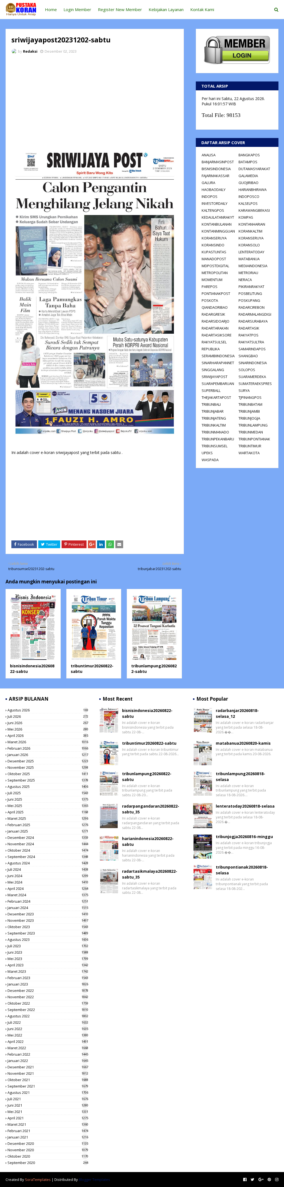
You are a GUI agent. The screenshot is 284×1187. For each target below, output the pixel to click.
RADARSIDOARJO (215, 321)
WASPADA (210, 459)
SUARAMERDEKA (252, 376)
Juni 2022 (47, 1028)
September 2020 (47, 1162)
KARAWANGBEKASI (254, 210)
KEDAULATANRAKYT (218, 217)
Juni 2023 (47, 952)
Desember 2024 (47, 837)
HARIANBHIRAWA (253, 189)
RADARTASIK (249, 328)
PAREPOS (209, 286)
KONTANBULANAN (217, 224)
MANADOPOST (214, 258)
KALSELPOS (248, 203)
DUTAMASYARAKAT (254, 168)
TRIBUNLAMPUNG (253, 425)
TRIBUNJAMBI (249, 411)
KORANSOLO (249, 244)
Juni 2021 (47, 1105)
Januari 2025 (47, 831)
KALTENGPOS (213, 210)
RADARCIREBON (252, 307)
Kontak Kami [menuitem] (202, 9)
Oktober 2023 (47, 926)
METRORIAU (248, 272)
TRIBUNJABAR (213, 411)
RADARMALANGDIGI (255, 314)
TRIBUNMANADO (215, 432)
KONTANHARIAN (252, 224)
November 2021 (47, 1073)
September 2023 (47, 933)
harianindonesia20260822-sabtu (148, 841)
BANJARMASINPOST (218, 161)
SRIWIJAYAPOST (214, 376)
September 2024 (47, 856)
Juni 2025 (47, 799)
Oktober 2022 (47, 1003)
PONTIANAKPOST (216, 293)
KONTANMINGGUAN (218, 231)
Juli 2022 (47, 1022)
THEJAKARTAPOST (216, 397)
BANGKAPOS (249, 154)
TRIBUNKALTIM (214, 425)
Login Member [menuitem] (77, 9)
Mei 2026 (47, 729)
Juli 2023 (47, 945)
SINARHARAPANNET (218, 362)
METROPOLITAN (215, 272)
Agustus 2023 (47, 939)
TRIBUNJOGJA (249, 418)
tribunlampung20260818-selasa (240, 776)
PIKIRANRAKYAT (251, 286)
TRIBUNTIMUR (250, 445)
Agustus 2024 (47, 863)
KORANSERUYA (214, 238)
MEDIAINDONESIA (253, 265)
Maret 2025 (47, 818)
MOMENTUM (212, 279)
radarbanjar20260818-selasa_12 (237, 713)
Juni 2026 (47, 722)
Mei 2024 (47, 882)
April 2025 (47, 812)
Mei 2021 (47, 1111)
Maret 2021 (47, 1124)
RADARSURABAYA (253, 321)
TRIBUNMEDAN (251, 432)
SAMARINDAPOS (252, 348)
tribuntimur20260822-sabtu (149, 743)
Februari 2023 (47, 977)
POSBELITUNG (250, 293)
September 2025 (47, 780)
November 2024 (47, 843)
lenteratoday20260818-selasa (245, 806)
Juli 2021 (47, 1098)
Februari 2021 (47, 1130)
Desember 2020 (47, 1143)
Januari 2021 (47, 1137)
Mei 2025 (47, 805)
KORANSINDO (213, 244)
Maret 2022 (47, 1047)
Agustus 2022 (47, 1016)
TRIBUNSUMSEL (214, 445)
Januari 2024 (47, 907)
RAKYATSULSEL (214, 341)
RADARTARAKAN (215, 328)
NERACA (245, 279)
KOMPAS (246, 217)
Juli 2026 (47, 716)
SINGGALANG (213, 369)
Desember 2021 (47, 1067)
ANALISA (208, 154)
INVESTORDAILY (214, 203)
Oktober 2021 (47, 1079)
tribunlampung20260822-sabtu (146, 776)
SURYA (244, 390)
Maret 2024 (47, 894)
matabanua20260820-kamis (243, 743)
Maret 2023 (47, 971)
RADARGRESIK (213, 314)
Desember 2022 (47, 990)
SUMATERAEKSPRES (255, 383)
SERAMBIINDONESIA (218, 355)
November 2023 (47, 920)
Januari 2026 (47, 754)
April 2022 (47, 1041)
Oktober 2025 (47, 773)
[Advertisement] (94, 100)
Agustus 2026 (47, 710)
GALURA (208, 182)
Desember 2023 (47, 914)
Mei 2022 (47, 1035)
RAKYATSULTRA (251, 341)
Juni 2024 (47, 875)
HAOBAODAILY (213, 189)
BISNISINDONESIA (216, 168)
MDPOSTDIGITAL (215, 265)
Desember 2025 (47, 761)
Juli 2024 (47, 869)
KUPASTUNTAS (214, 251)
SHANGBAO (248, 355)
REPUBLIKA (211, 348)
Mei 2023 (47, 958)
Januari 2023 (47, 984)
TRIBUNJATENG (214, 418)
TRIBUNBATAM (250, 404)
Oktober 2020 (47, 1156)
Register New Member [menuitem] (120, 9)
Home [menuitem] (51, 9)
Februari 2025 (47, 824)
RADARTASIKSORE (217, 335)
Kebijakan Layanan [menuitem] (166, 9)
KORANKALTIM (250, 231)
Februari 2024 (47, 901)
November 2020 (47, 1149)
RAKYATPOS (248, 335)
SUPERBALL (211, 390)
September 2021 (47, 1086)
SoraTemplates (38, 1179)
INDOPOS (209, 196)
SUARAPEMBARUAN (218, 383)
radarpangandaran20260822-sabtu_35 (150, 809)
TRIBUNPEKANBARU (218, 438)
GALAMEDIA (248, 175)
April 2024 (47, 888)
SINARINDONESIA (253, 362)
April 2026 (47, 735)
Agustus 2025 (47, 786)
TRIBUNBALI (211, 404)
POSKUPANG (249, 300)
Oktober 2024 (47, 850)
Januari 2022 (47, 1060)
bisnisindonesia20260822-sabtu (147, 713)
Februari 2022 (47, 1054)
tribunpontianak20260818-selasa (242, 869)
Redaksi (30, 51)
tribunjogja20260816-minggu (244, 836)
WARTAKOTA (249, 452)
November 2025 (47, 767)
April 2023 (47, 965)
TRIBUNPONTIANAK (254, 438)
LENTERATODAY (251, 251)
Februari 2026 (47, 748)
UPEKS (207, 452)
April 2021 (47, 1117)
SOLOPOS (247, 369)
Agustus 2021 (47, 1092)
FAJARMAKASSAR (215, 175)
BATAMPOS (248, 161)
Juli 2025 (47, 792)
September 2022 (47, 1009)
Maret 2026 (47, 741)
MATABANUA (249, 258)
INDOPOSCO (249, 196)
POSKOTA (210, 300)
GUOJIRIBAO (248, 182)
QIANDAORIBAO (215, 307)
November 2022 (47, 996)
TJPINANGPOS (250, 397)
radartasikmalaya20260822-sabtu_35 (149, 874)
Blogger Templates (94, 1179)
